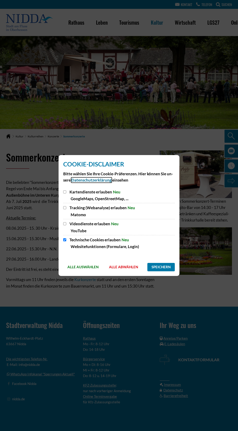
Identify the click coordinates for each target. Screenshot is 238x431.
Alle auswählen (83, 267)
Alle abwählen (123, 267)
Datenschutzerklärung (91, 180)
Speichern (161, 267)
